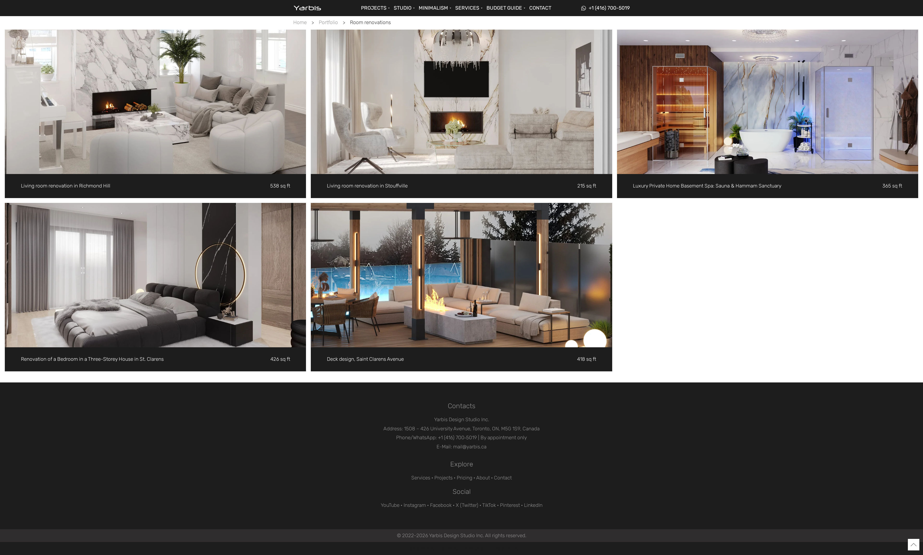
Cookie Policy (419, 548)
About (483, 478)
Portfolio (328, 22)
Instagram (415, 505)
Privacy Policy (503, 548)
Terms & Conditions (461, 548)
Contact (503, 478)
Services (420, 478)
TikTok (489, 505)
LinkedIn (533, 505)
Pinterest (510, 505)
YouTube (390, 505)
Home (300, 22)
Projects (443, 478)
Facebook (441, 505)
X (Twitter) (467, 505)
